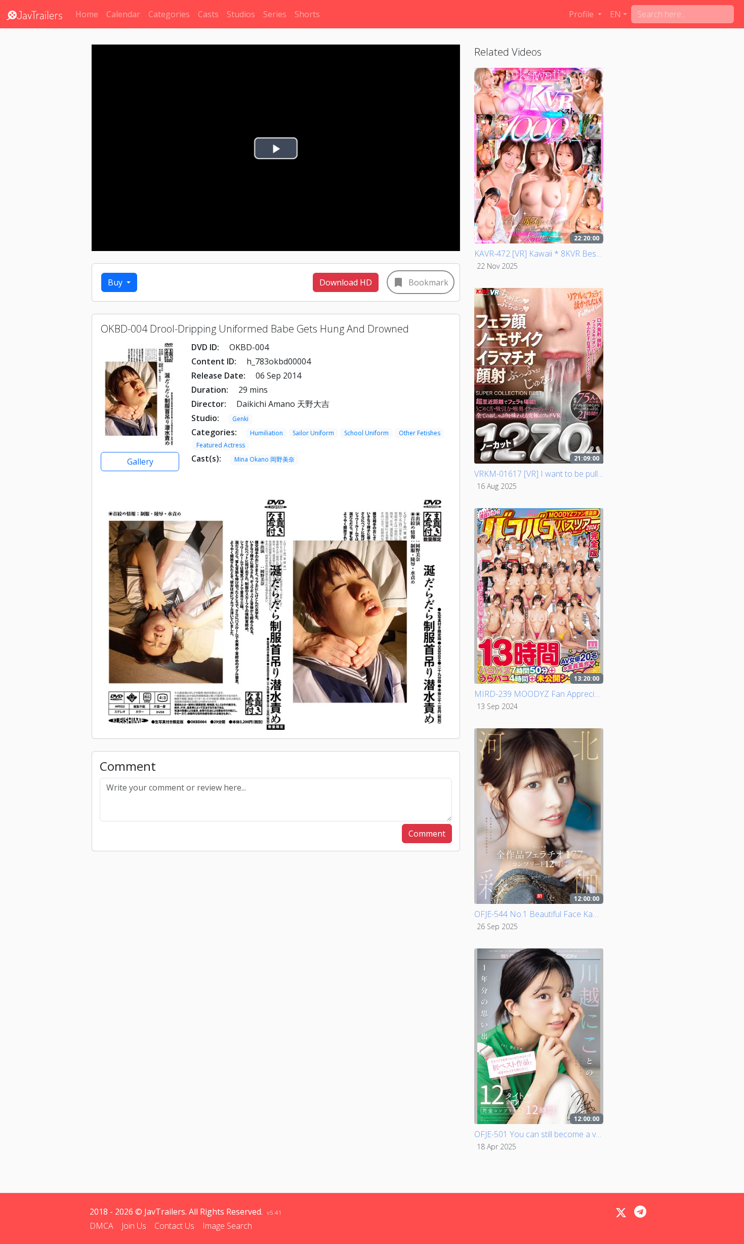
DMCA (101, 1225)
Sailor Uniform (313, 433)
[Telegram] (640, 1212)
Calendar (123, 14)
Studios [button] (241, 14)
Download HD (345, 282)
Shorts (307, 14)
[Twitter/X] (621, 1213)
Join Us (133, 1225)
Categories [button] (169, 14)
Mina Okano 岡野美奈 (264, 459)
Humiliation (266, 433)
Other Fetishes (419, 433)
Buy (116, 282)
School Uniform (366, 433)
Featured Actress (220, 445)
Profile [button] (582, 14)
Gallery (140, 461)
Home (86, 14)
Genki (240, 418)
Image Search (227, 1225)
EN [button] (615, 14)
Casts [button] (208, 14)
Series (274, 14)
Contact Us (174, 1225)
